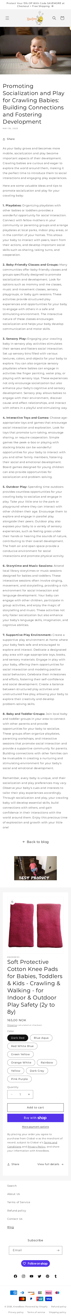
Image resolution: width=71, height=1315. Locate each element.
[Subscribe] (58, 1250)
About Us (13, 1194)
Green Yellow (20, 1054)
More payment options (35, 1126)
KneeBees (19, 1306)
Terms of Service (18, 1202)
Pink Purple (19, 1079)
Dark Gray (37, 1070)
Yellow (15, 1070)
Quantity (12, 1087)
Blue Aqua (41, 1037)
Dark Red (17, 1037)
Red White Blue (22, 1046)
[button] (7, 18)
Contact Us (15, 1218)
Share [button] (11, 139)
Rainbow (47, 1062)
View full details (48, 1164)
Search (12, 1185)
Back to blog (38, 842)
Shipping (12, 1025)
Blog (10, 1227)
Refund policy (16, 1210)
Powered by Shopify (36, 1306)
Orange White (21, 1062)
